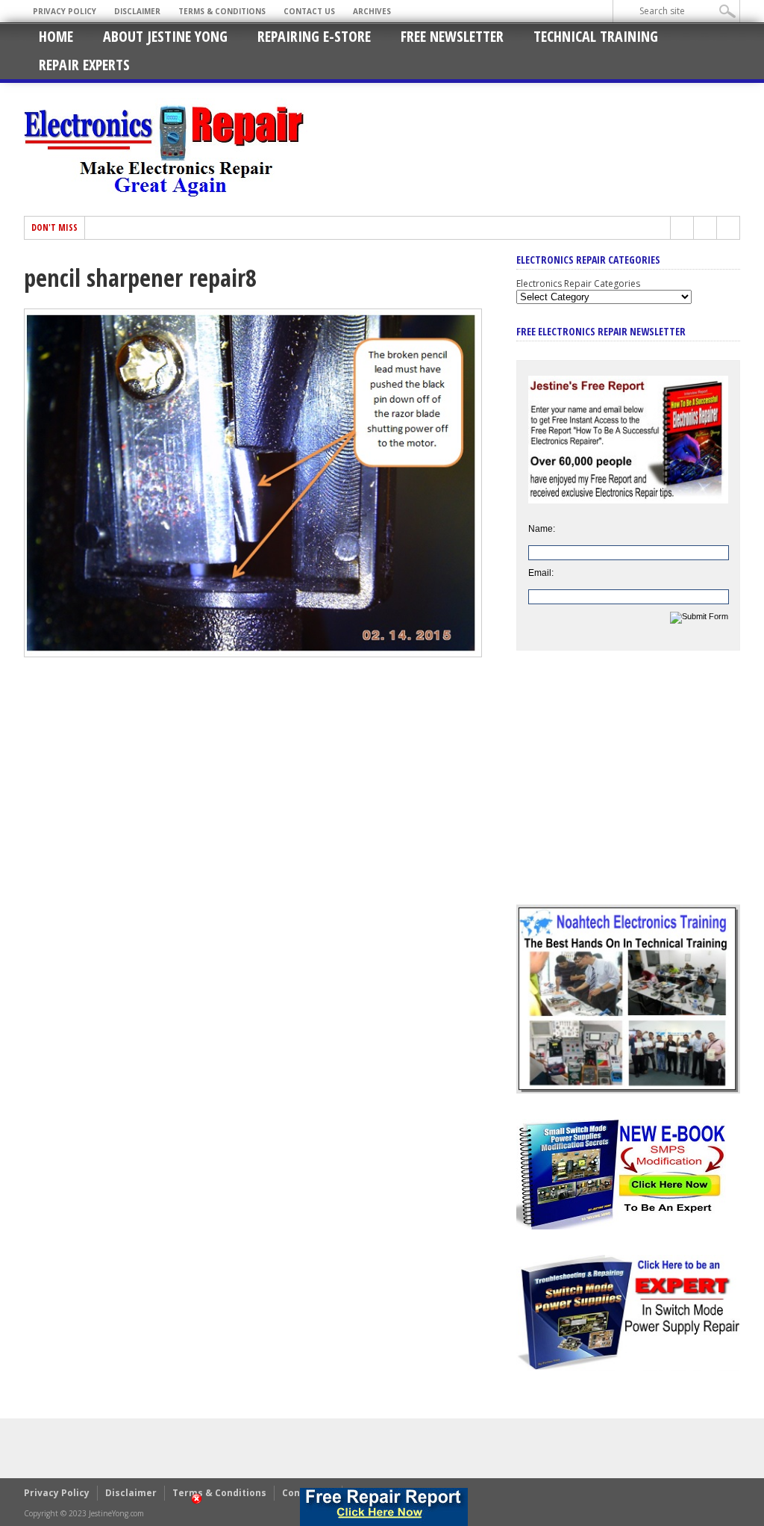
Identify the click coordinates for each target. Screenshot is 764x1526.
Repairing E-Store (314, 36)
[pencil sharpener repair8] (253, 654)
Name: (541, 529)
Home (56, 36)
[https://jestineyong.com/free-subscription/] (383, 1507)
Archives (372, 11)
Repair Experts (84, 65)
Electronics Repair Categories (578, 283)
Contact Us (309, 11)
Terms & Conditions (222, 11)
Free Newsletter (452, 36)
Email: (541, 573)
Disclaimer (137, 11)
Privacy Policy (64, 11)
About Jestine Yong (165, 36)
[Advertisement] (628, 788)
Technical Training (595, 36)
